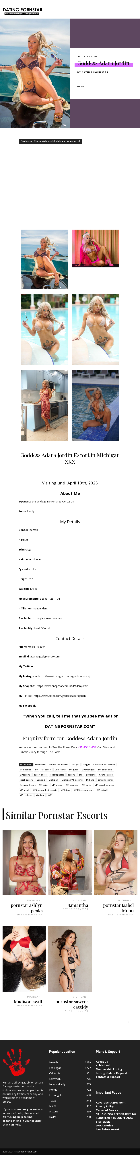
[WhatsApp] (106, 78)
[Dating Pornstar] (22, 12)
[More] (114, 78)
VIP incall (24, 790)
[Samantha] (70, 862)
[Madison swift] (24, 959)
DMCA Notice (104, 1125)
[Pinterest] (97, 78)
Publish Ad (103, 1065)
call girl (75, 764)
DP (36, 769)
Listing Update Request (111, 1073)
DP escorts (60, 769)
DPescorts (25, 774)
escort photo (40, 774)
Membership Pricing (109, 1069)
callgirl (86, 764)
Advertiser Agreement (111, 1102)
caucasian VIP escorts (104, 764)
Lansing (41, 779)
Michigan (85, 56)
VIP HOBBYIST (87, 747)
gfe (80, 774)
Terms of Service (107, 1110)
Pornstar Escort (28, 785)
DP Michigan (88, 769)
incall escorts (26, 779)
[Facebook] (81, 78)
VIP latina (65, 790)
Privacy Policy (105, 1106)
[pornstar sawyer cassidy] (70, 959)
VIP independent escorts (45, 790)
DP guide (73, 769)
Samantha (77, 905)
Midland (90, 779)
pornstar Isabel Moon (118, 907)
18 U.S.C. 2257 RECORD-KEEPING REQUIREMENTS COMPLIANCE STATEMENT (116, 1117)
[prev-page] (128, 1022)
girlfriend (91, 774)
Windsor (40, 795)
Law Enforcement (107, 1129)
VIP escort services (104, 785)
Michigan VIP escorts (72, 779)
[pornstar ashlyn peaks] (24, 862)
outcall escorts (105, 779)
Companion (26, 769)
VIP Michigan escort (84, 790)
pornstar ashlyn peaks (27, 907)
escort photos (57, 774)
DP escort (46, 769)
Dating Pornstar (94, 72)
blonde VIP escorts (58, 764)
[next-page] (134, 1022)
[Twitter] (89, 78)
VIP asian (43, 785)
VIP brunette (72, 785)
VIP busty (86, 785)
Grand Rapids (106, 774)
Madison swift (28, 1001)
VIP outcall (102, 790)
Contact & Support (108, 1077)
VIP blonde (57, 785)
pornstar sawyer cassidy (71, 1004)
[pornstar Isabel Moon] (115, 862)
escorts (71, 774)
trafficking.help (13, 1117)
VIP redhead (26, 795)
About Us (102, 1061)
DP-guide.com (105, 769)
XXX (50, 795)
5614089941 (40, 764)
